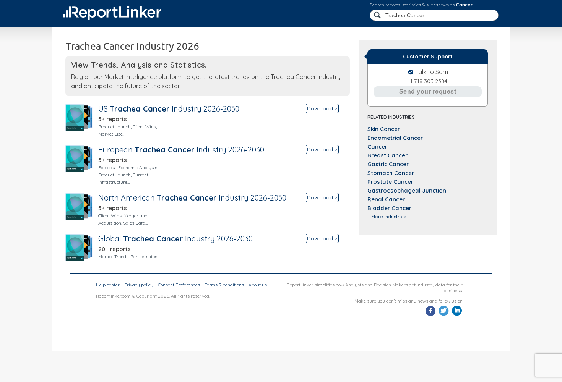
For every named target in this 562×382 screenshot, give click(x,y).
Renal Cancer (386, 199)
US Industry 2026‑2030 (168, 108)
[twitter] (444, 315)
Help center (108, 285)
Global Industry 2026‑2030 (175, 238)
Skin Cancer (383, 129)
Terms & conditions (224, 285)
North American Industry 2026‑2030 (192, 197)
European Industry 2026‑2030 (181, 149)
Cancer (464, 5)
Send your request (427, 91)
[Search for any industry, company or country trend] (378, 15)
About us (258, 285)
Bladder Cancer (389, 208)
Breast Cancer (387, 155)
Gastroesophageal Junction (406, 190)
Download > (322, 108)
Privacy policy (138, 285)
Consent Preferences (179, 285)
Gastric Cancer (388, 164)
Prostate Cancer (390, 181)
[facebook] (431, 315)
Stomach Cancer (390, 172)
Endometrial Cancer (395, 137)
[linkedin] (457, 315)
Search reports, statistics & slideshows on (421, 5)
